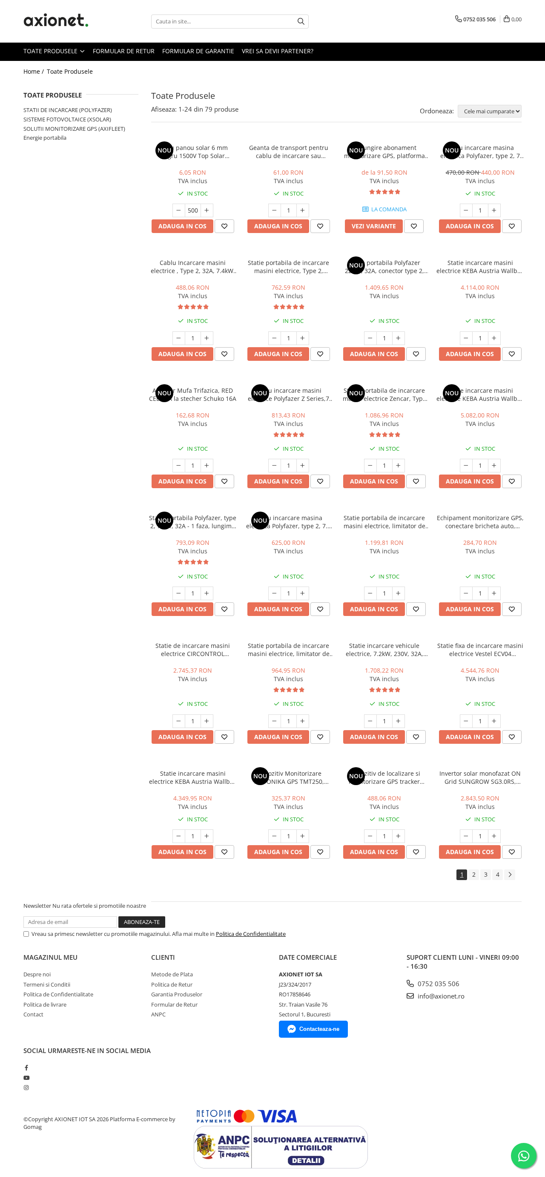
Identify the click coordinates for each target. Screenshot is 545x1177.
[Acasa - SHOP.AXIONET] (66, 21)
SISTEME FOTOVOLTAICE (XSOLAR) (67, 119)
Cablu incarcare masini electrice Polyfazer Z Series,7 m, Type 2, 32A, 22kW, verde (288, 394)
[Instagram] (26, 1087)
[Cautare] (301, 21)
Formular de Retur (124, 51)
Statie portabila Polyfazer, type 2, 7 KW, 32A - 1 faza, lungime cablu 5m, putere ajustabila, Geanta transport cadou (192, 522)
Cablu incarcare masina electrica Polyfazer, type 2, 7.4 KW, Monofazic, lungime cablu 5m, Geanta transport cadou (288, 522)
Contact (33, 1014)
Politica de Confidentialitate (251, 934)
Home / (34, 71)
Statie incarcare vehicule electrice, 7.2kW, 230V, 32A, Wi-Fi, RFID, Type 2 (384, 650)
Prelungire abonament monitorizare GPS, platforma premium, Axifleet (384, 152)
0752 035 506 (437, 983)
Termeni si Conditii (46, 984)
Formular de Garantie (198, 51)
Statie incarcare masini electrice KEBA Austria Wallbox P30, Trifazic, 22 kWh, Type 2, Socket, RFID (192, 777)
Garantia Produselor (176, 994)
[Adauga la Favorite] (224, 226)
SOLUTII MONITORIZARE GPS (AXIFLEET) (74, 128)
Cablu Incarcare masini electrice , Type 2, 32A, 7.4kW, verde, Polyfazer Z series (193, 267)
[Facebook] (26, 1067)
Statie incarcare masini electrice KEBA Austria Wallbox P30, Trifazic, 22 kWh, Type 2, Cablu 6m (480, 267)
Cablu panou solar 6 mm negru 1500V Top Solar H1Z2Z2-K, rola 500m (193, 152)
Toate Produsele (51, 51)
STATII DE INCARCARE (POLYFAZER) (67, 110)
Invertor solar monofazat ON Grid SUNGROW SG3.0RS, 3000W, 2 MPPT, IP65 (480, 777)
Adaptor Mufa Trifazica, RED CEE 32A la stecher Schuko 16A (192, 394)
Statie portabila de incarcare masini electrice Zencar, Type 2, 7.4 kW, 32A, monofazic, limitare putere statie (384, 394)
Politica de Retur (171, 984)
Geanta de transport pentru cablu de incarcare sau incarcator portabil (288, 152)
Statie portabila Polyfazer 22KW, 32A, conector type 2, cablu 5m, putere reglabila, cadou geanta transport (384, 267)
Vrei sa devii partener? (277, 51)
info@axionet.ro (440, 996)
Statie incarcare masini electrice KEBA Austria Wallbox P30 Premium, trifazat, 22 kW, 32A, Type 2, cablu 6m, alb (480, 394)
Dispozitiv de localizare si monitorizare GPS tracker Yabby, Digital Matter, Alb (384, 777)
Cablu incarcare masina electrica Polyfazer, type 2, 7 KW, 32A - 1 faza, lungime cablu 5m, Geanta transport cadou (480, 152)
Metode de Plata (172, 974)
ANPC (158, 1014)
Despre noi (37, 974)
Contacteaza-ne (319, 1029)
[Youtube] (26, 1078)
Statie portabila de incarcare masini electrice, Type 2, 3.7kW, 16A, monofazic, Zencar (288, 267)
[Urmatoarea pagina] (509, 874)
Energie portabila (44, 137)
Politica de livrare (44, 1004)
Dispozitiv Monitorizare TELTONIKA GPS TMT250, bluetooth (288, 777)
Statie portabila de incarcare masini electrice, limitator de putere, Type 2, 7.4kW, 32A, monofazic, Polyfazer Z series (288, 650)
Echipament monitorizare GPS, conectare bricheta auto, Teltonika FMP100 (480, 522)
